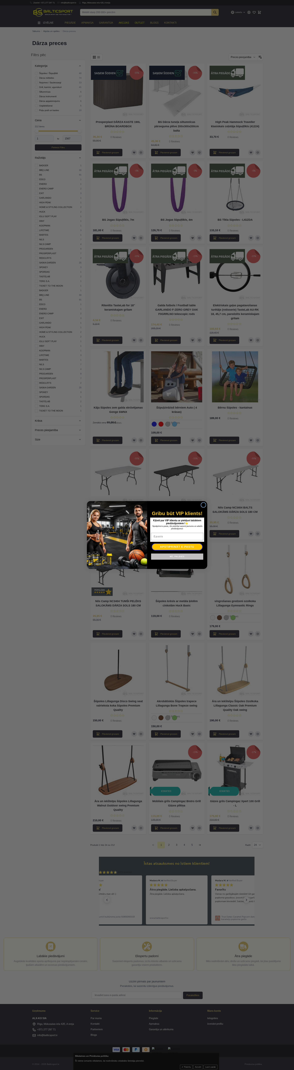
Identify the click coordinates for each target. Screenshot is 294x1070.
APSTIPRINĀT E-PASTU (177, 546)
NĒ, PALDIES (177, 557)
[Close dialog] (203, 505)
